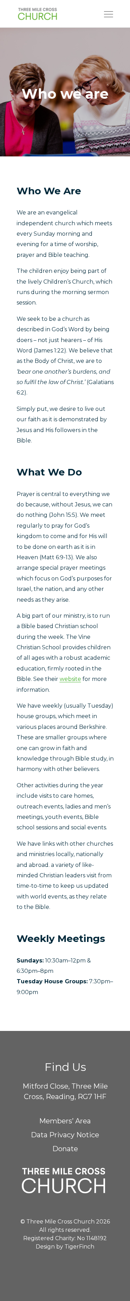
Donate (65, 1149)
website (70, 679)
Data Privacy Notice (65, 1135)
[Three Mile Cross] (48, 14)
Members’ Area (65, 1121)
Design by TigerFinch (65, 1246)
